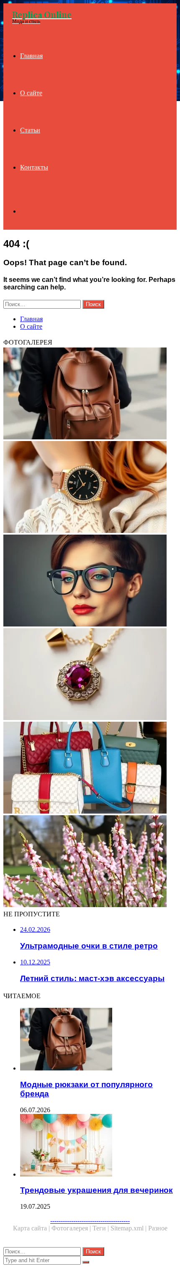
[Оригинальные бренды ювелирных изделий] (90, 675)
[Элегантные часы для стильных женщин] (90, 488)
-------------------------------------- (90, 1220)
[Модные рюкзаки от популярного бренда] (90, 394)
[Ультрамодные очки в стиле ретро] (90, 581)
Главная (31, 55)
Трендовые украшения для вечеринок (96, 1190)
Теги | (102, 1228)
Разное (157, 1228)
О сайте (31, 92)
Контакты (34, 167)
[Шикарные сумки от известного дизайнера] (90, 768)
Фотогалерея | (72, 1228)
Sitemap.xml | (129, 1228)
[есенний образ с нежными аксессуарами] (90, 862)
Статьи (30, 130)
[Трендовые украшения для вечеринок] (98, 1146)
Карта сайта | (32, 1228)
